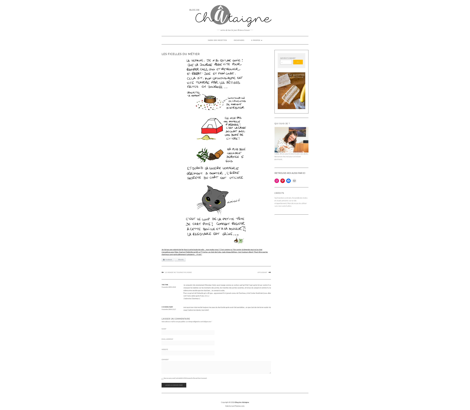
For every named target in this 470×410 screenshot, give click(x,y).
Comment (165, 359)
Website (165, 349)
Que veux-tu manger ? (288, 58)
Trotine (165, 284)
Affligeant (262, 272)
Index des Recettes (217, 40)
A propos (256, 40)
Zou (298, 62)
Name (164, 329)
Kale (227, 406)
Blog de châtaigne (242, 402)
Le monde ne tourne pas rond (178, 272)
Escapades (239, 40)
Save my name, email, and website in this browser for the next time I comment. (185, 378)
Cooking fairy (167, 307)
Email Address (167, 339)
